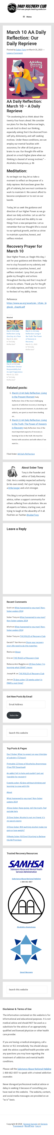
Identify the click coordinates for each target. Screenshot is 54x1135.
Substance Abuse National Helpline (26, 879)
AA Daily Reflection (26, 454)
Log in (38, 1126)
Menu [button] (29, 16)
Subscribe (14, 715)
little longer (14, 487)
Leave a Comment (15, 53)
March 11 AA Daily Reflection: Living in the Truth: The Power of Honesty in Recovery (34, 336)
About (18, 651)
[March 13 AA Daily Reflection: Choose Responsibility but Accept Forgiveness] (15, 358)
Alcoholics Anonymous (26, 927)
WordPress (29, 1126)
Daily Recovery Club (27, 8)
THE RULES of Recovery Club (32, 636)
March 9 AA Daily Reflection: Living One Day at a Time (14, 333)
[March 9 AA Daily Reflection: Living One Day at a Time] (15, 325)
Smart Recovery (26, 972)
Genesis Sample (30, 1124)
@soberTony (32, 514)
